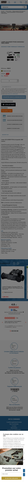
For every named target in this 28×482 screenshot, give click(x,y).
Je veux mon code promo (11, 478)
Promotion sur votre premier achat (11, 469)
